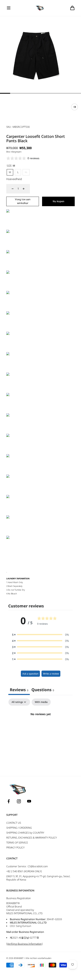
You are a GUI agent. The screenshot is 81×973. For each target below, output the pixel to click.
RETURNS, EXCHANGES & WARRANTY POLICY (31, 837)
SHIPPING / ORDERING (19, 827)
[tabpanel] (40, 727)
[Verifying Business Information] (24, 943)
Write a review (51, 673)
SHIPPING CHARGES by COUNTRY (25, 832)
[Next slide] (74, 107)
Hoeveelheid (14, 179)
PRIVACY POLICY (15, 847)
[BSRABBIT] (40, 8)
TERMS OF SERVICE (17, 842)
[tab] (43, 690)
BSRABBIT (19, 958)
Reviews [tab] (19, 689)
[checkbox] (41, 702)
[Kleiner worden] (10, 188)
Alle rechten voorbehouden (38, 958)
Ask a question (30, 673)
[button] (8, 8)
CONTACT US (13, 822)
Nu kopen (58, 201)
